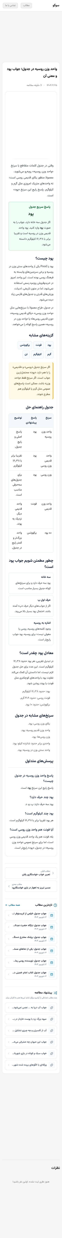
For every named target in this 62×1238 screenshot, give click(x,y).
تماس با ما (10, 5)
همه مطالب (14, 905)
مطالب (26, 5)
